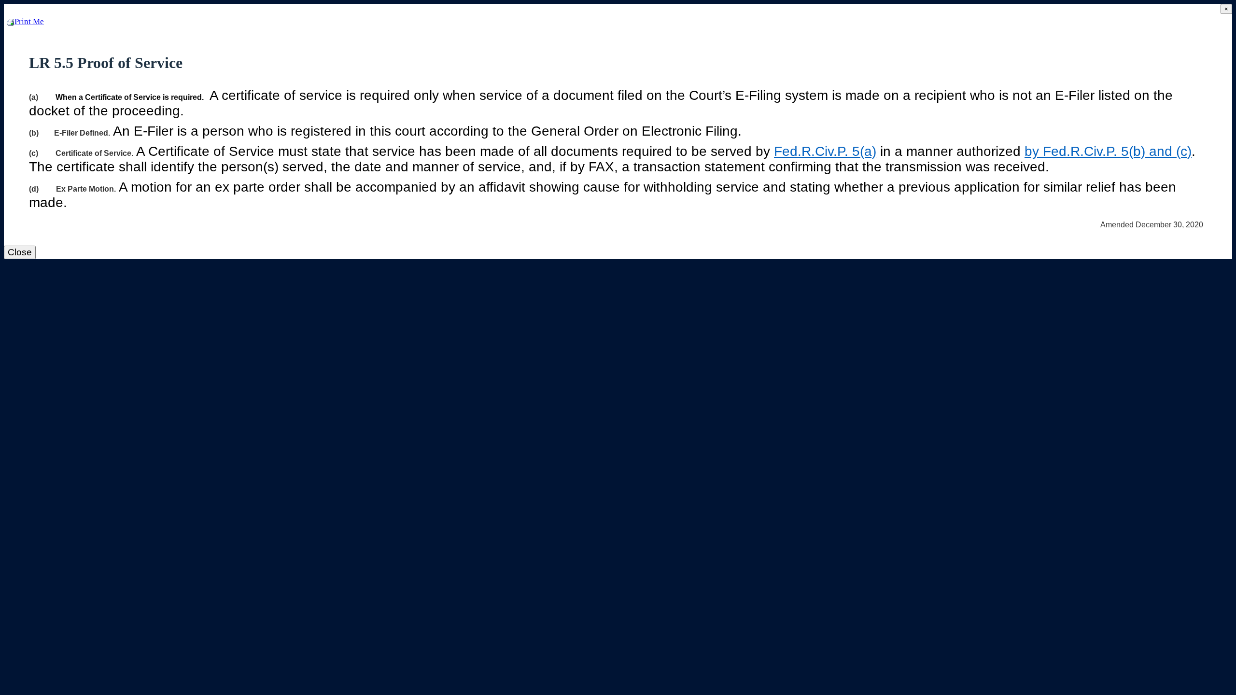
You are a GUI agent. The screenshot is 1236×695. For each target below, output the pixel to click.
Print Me (29, 21)
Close (20, 252)
